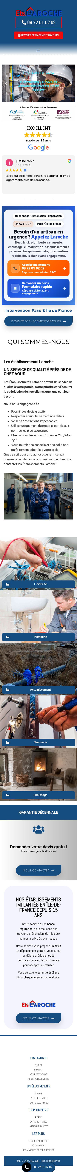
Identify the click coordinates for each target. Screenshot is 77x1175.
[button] (39, 50)
